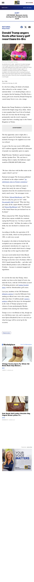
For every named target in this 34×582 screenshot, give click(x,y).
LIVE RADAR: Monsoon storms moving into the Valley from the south (17, 16)
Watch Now (29, 2)
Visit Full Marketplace (26, 344)
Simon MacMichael (11, 207)
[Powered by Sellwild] (29, 447)
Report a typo (6, 332)
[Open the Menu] (3, 2)
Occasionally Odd (7, 202)
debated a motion (7, 294)
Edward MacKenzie (16, 197)
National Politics (6, 27)
